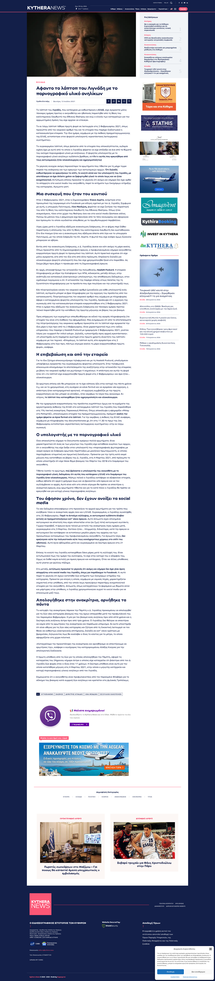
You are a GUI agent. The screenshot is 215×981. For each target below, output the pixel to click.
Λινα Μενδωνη (91, 694)
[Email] (124, 101)
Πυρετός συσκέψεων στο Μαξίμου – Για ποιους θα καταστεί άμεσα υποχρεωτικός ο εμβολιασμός (71, 870)
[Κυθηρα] (50, 8)
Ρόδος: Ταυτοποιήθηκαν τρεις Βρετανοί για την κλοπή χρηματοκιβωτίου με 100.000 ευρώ (158, 331)
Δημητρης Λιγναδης (74, 694)
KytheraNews (47, 694)
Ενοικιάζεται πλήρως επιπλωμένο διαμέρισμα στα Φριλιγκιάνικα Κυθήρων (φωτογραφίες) (158, 59)
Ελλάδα (147, 66)
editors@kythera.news (46, 950)
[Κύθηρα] (40, 904)
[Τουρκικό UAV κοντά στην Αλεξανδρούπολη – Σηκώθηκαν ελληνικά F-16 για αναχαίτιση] (159, 273)
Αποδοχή (170, 972)
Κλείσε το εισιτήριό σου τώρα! (53, 738)
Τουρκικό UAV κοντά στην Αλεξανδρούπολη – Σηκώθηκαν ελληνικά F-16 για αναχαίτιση (157, 71)
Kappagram (61, 977)
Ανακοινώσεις (150, 45)
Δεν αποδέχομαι (198, 972)
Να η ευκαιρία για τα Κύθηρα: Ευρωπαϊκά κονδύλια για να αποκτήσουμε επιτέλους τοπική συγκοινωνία (157, 27)
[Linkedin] (187, 3)
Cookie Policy (175, 977)
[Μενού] (175, 9)
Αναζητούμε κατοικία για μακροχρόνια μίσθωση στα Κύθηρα (160, 49)
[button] (210, 949)
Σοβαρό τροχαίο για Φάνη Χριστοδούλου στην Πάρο (144, 864)
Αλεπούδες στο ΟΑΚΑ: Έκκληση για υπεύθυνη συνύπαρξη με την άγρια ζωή (158, 307)
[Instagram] (182, 3)
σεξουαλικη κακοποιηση (111, 694)
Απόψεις (148, 21)
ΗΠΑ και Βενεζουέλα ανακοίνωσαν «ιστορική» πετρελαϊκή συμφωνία (158, 39)
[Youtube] (184, 3)
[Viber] (129, 101)
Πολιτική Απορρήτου (190, 977)
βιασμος (59, 694)
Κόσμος (147, 35)
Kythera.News (35, 977)
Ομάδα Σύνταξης (42, 101)
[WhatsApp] (114, 101)
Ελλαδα (40, 82)
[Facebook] (179, 3)
